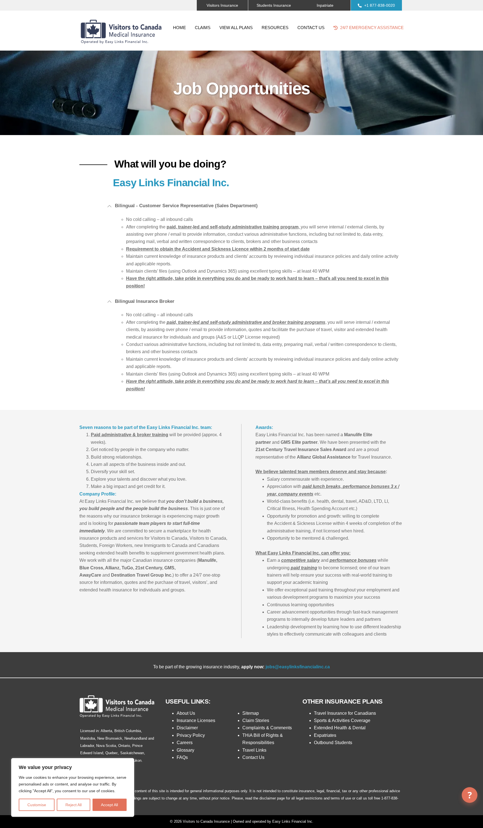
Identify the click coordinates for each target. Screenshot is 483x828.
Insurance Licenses (196, 720)
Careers (185, 742)
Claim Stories (255, 720)
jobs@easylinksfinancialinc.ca (298, 666)
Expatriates (325, 735)
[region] (72, 787)
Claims (202, 27)
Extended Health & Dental (340, 727)
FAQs (182, 757)
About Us (186, 713)
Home (179, 27)
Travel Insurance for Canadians (345, 713)
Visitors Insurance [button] (222, 5)
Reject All (73, 805)
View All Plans (236, 27)
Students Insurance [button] (274, 5)
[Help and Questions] (469, 795)
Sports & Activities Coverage (342, 720)
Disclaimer (187, 727)
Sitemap (250, 713)
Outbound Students (333, 742)
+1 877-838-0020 (379, 5)
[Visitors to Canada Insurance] (121, 45)
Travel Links (254, 750)
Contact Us (311, 27)
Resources (275, 27)
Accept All (109, 805)
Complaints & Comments (267, 727)
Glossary (185, 750)
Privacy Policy (191, 735)
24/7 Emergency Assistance (371, 27)
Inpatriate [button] (325, 5)
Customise (36, 805)
